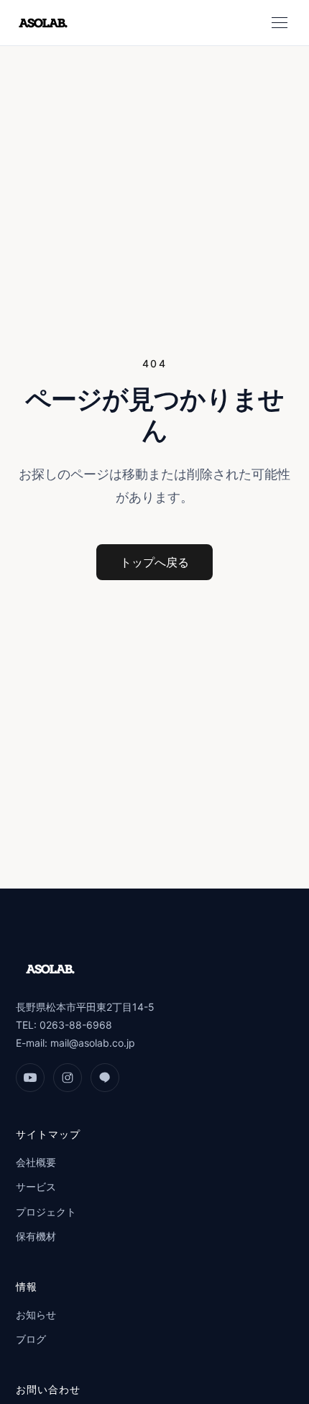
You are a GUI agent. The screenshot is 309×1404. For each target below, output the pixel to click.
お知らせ (36, 1314)
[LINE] (105, 1077)
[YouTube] (30, 1077)
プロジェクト (46, 1212)
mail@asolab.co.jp (92, 1043)
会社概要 (36, 1162)
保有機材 (36, 1236)
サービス (36, 1186)
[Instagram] (67, 1077)
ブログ (31, 1339)
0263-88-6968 (76, 1025)
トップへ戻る (154, 562)
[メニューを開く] (279, 23)
